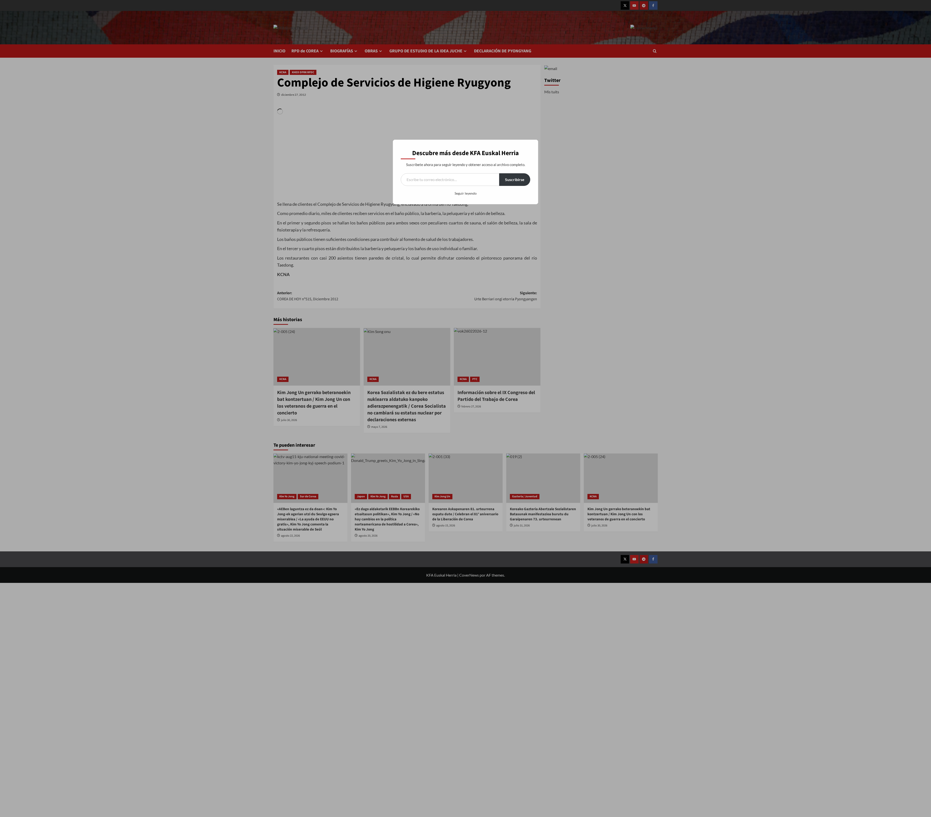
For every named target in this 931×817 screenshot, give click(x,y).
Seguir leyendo (466, 193)
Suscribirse (514, 179)
